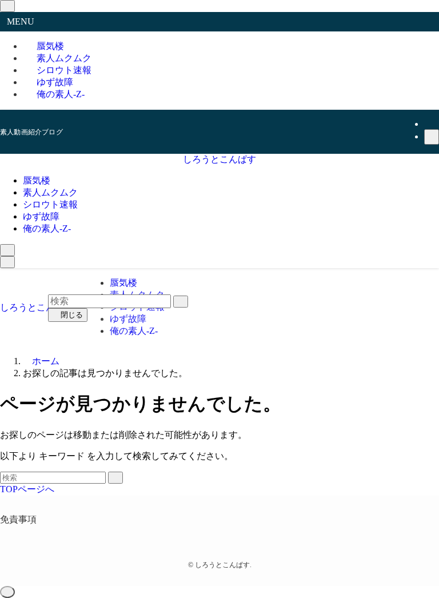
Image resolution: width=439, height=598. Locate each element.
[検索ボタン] (7, 250)
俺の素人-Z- (61, 94)
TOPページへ (27, 489)
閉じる (70, 314)
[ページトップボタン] (7, 592)
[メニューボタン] (7, 262)
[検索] (431, 137)
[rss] (431, 124)
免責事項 (18, 519)
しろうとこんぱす (219, 159)
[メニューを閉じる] (7, 6)
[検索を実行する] (115, 478)
